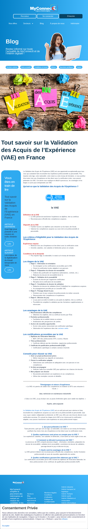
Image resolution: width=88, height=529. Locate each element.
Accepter (5, 526)
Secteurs (26, 23)
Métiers (53, 67)
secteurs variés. (63, 328)
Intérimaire (75, 23)
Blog (42, 23)
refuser (64, 519)
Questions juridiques (66, 67)
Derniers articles (12, 67)
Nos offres (13, 23)
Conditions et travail (41, 67)
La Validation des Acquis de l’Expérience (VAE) (38, 410)
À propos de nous (57, 23)
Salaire (79, 67)
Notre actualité (26, 67)
